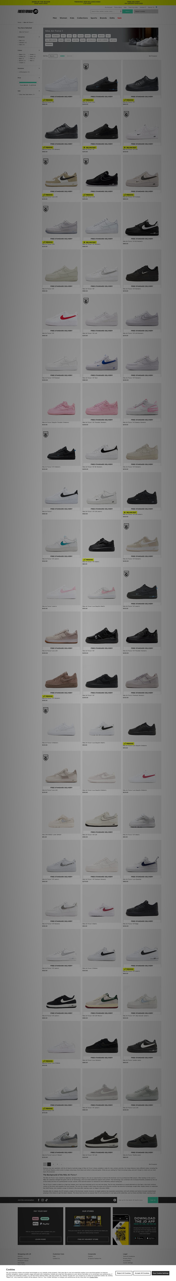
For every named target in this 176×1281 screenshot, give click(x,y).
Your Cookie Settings (160, 1273)
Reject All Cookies (124, 1273)
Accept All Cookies (142, 1273)
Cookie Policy (93, 1277)
